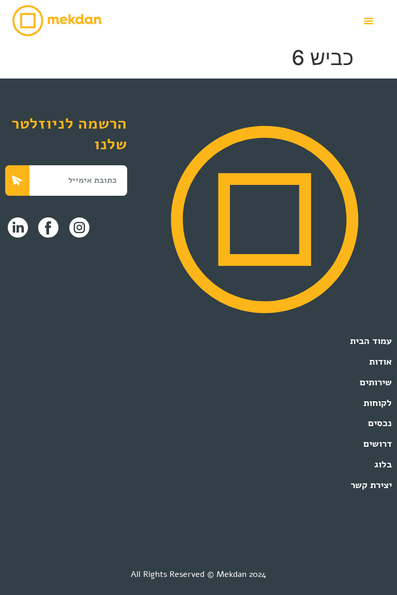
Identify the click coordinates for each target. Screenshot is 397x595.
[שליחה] (17, 180)
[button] (368, 20)
